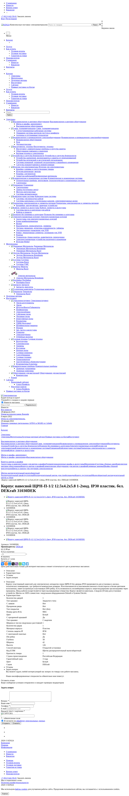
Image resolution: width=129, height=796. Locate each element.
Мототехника (17, 78)
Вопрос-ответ (12, 771)
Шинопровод (90, 464)
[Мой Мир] (9, 563)
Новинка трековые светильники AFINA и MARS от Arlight (26, 423)
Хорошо (5, 794)
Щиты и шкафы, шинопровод (14, 457)
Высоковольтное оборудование (40, 457)
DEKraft (19, 547)
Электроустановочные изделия (83, 446)
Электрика (15, 76)
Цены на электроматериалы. (13, 419)
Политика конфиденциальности (15, 783)
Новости (15, 62)
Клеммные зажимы (95, 466)
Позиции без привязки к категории (54, 446)
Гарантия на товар (19, 56)
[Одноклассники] (6, 563)
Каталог (9, 40)
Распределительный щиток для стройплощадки (54, 475)
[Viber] (16, 563)
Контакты (10, 67)
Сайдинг (15, 85)
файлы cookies (21, 789)
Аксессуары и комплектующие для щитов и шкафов (23, 464)
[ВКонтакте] (2, 563)
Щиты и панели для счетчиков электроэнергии (32, 468)
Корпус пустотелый (83, 475)
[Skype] (23, 563)
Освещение (54, 448)
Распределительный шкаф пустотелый (17, 475)
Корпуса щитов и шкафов (32, 466)
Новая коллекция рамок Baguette (15, 414)
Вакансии (15, 65)
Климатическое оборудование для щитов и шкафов (65, 466)
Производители (13, 58)
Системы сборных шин (106, 464)
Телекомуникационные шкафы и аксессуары (65, 464)
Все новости (6, 410)
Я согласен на (24, 721)
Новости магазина (12, 402)
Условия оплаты (18, 51)
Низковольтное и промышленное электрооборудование (83, 444)
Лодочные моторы (19, 80)
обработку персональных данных (30, 721)
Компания (5, 743)
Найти (9, 115)
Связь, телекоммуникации (48, 444)
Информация (6, 747)
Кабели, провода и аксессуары (21, 450)
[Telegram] (27, 563)
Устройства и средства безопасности (23, 446)
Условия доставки (18, 53)
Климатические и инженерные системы (32, 448)
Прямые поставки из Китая (23, 87)
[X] (13, 563)
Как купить (11, 49)
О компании (11, 60)
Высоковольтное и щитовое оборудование (19, 444)
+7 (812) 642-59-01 (9, 16)
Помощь (4, 745)
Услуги (9, 47)
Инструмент (16, 83)
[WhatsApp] (20, 563)
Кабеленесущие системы (70, 448)
